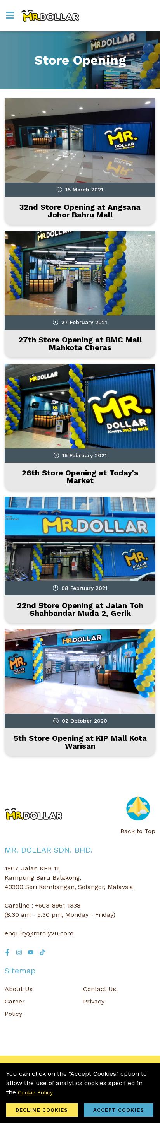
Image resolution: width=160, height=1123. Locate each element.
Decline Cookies (42, 1110)
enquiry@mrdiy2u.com (39, 933)
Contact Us (99, 989)
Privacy (93, 1001)
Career (15, 1001)
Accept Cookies (118, 1110)
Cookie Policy (35, 1092)
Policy (13, 1013)
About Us (19, 989)
